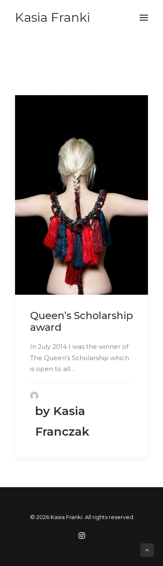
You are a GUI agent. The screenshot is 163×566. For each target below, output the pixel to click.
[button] (144, 17)
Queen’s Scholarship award (81, 321)
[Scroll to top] (147, 549)
